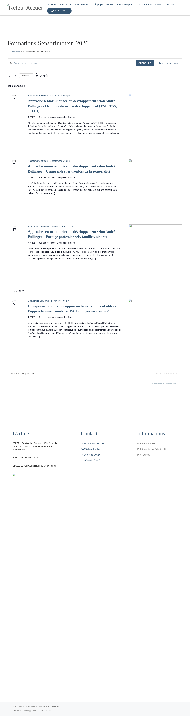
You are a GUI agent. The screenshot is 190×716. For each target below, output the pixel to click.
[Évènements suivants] (15, 75)
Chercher (144, 63)
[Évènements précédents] (9, 75)
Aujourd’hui (26, 75)
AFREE (24, 706)
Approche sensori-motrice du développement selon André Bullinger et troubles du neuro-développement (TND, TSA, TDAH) (72, 106)
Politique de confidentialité (151, 449)
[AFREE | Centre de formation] (25, 7)
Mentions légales (146, 443)
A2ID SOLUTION (43, 711)
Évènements (15, 52)
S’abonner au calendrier (164, 383)
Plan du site (143, 454)
